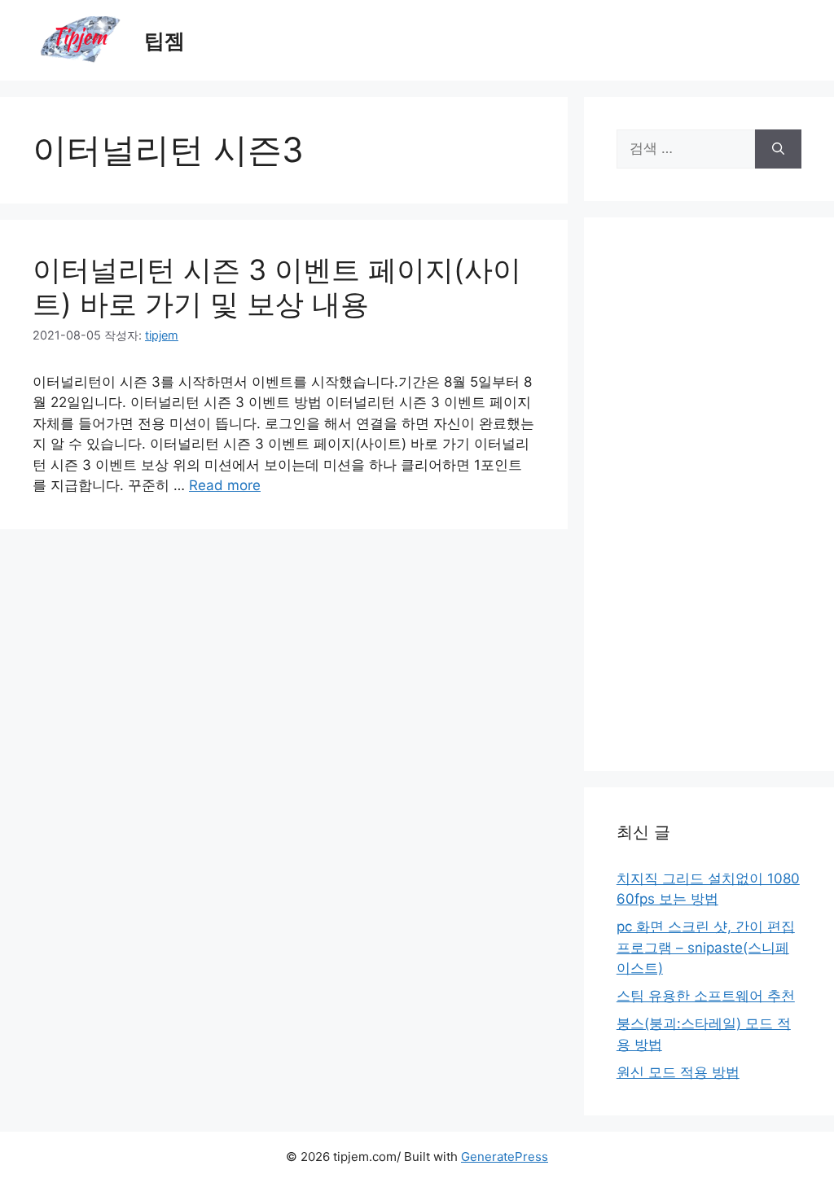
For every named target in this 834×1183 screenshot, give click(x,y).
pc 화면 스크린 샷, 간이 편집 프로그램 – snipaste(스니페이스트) (706, 947)
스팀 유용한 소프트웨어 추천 (706, 996)
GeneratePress (504, 1156)
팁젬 (164, 40)
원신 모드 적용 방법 (678, 1072)
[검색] (778, 149)
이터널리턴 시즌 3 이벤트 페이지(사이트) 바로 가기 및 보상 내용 (277, 286)
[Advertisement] (709, 494)
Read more (225, 485)
